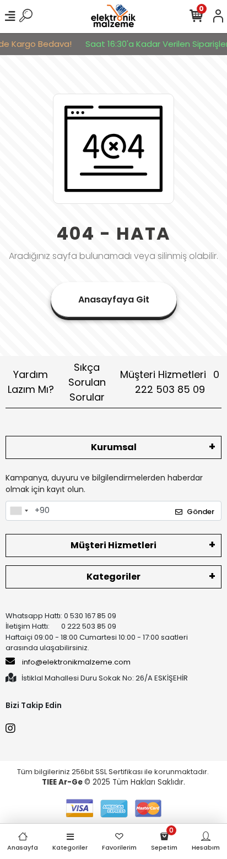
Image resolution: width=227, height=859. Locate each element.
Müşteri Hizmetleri (169, 382)
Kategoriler (113, 576)
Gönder (200, 511)
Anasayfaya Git (113, 299)
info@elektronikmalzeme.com (76, 662)
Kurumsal (114, 447)
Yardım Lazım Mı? (31, 382)
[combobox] (18, 510)
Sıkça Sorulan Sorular (87, 382)
